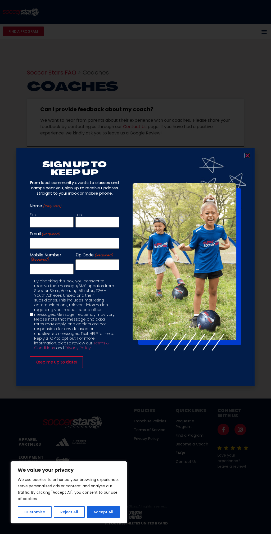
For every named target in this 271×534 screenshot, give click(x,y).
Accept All (103, 512)
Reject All (69, 512)
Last (79, 214)
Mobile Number (45, 257)
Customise (34, 512)
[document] (135, 267)
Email (45, 234)
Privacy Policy (78, 348)
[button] (247, 155)
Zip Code (94, 255)
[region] (69, 492)
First (33, 214)
